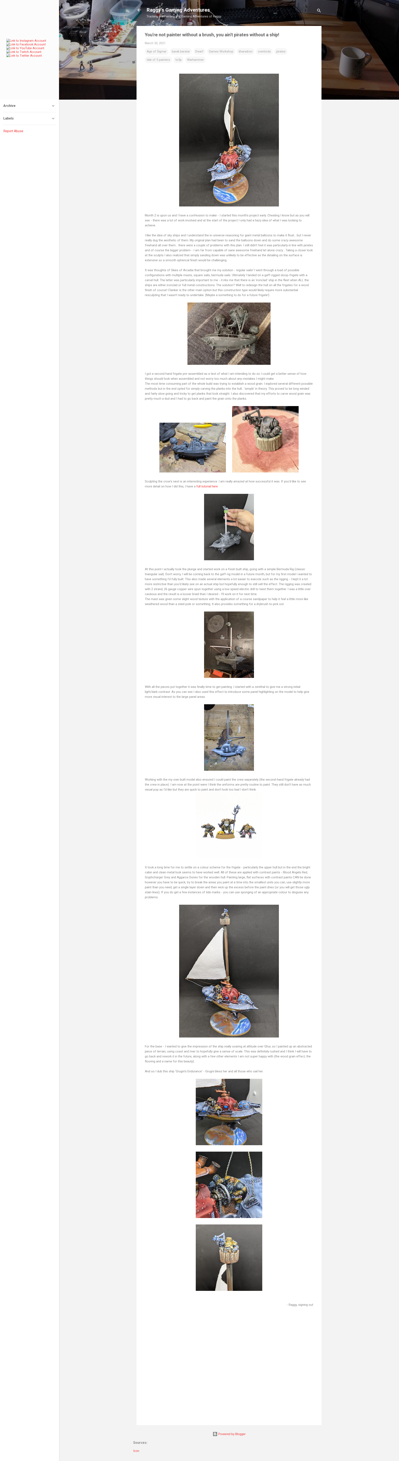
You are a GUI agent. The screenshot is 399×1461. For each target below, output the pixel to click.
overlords (264, 51)
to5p (178, 60)
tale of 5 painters (158, 60)
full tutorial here (207, 486)
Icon (136, 1451)
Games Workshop (221, 51)
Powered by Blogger (232, 1434)
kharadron (245, 51)
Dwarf (199, 51)
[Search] (318, 11)
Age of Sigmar (156, 51)
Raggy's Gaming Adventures (178, 10)
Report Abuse (13, 131)
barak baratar (181, 51)
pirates (281, 51)
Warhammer (195, 60)
